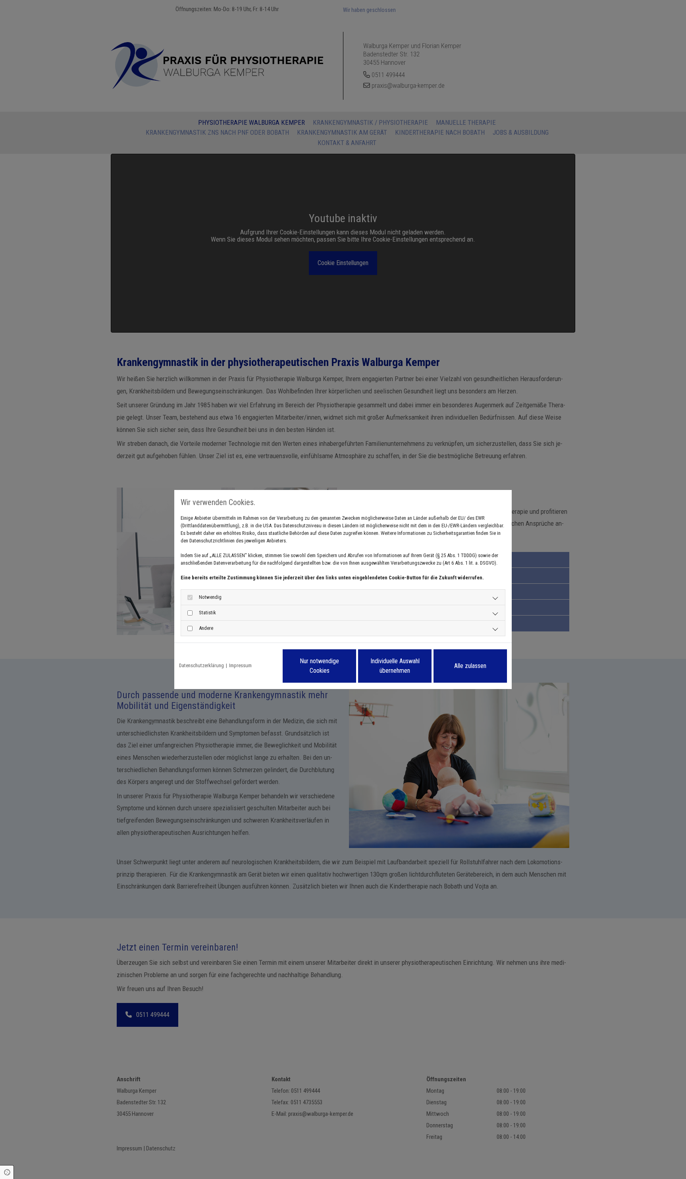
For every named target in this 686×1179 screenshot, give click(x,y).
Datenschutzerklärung (201, 665)
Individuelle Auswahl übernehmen (395, 665)
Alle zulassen (470, 666)
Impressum (240, 665)
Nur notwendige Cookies (319, 665)
